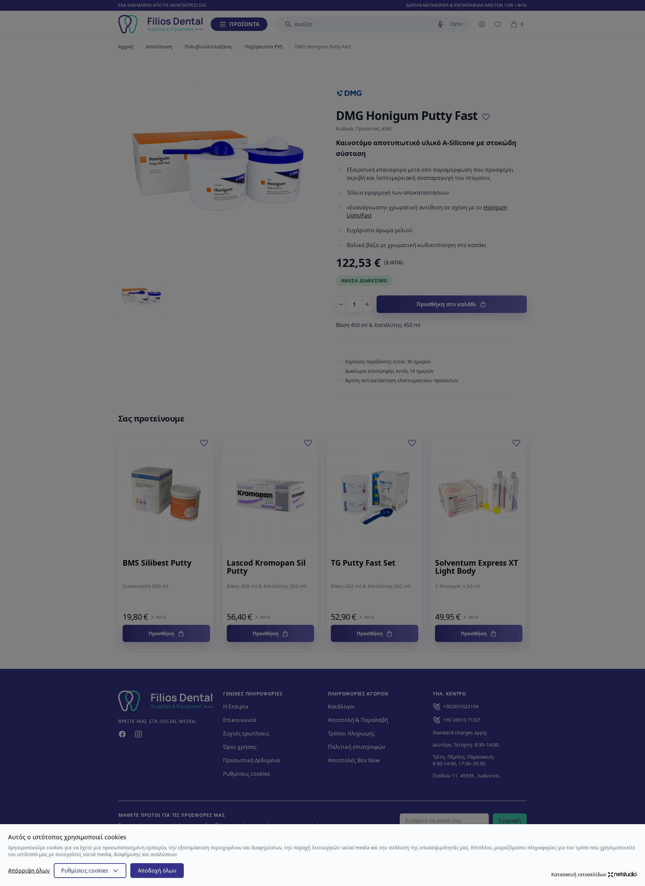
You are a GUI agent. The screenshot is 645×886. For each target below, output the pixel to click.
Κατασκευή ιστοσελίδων (578, 874)
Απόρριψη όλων (29, 870)
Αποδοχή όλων (157, 870)
